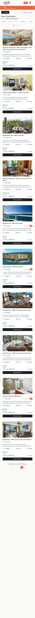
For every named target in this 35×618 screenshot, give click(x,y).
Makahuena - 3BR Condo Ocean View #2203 (17, 439)
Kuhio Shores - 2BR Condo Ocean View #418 (17, 353)
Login (25, 3)
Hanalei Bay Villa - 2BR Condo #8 (13, 135)
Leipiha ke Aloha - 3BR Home (12, 396)
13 (21, 467)
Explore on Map (27, 12)
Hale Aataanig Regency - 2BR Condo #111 (16, 92)
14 (24, 467)
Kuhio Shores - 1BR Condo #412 (13, 223)
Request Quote (17, 68)
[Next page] (27, 467)
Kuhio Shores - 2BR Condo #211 (13, 267)
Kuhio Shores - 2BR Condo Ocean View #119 (17, 310)
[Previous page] (7, 467)
